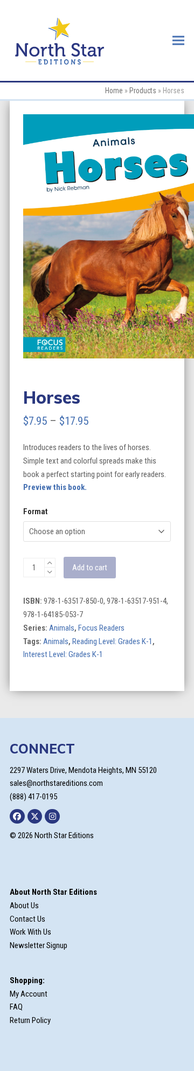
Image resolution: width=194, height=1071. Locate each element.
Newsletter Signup (38, 945)
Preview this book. (55, 487)
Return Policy (30, 1020)
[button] (178, 40)
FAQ (16, 1007)
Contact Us (27, 919)
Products (142, 90)
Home (114, 90)
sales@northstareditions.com (56, 783)
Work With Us (30, 932)
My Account (28, 994)
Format (35, 511)
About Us (24, 905)
